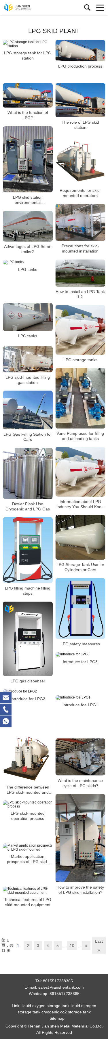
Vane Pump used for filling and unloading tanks (80, 436)
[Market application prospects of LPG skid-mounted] (28, 847)
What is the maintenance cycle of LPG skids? (80, 783)
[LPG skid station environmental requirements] (28, 159)
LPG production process (80, 66)
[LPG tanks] (28, 262)
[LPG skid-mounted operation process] (28, 804)
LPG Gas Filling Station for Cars (27, 437)
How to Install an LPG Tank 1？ (80, 294)
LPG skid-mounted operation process (28, 816)
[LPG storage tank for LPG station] (28, 44)
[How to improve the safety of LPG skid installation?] (80, 838)
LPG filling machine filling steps (27, 591)
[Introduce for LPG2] (28, 691)
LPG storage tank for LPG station (27, 55)
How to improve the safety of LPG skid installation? (80, 890)
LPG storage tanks (80, 359)
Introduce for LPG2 (27, 699)
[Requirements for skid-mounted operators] (80, 160)
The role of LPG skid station (80, 125)
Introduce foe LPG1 (80, 705)
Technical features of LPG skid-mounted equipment (27, 902)
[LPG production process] (80, 50)
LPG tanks (27, 269)
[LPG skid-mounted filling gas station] (28, 359)
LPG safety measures (80, 644)
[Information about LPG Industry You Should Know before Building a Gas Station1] (80, 472)
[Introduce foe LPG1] (80, 697)
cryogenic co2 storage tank (66, 1012)
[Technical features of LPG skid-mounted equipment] (28, 891)
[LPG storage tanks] (80, 330)
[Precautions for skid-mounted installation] (80, 222)
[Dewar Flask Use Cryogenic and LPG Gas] (28, 473)
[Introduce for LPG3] (80, 654)
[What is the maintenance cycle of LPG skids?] (80, 757)
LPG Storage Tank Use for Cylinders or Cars (80, 567)
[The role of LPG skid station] (80, 100)
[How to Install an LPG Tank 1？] (80, 273)
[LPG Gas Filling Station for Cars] (28, 410)
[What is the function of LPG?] (28, 95)
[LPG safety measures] (80, 608)
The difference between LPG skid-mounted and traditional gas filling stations (27, 789)
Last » (99, 945)
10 (72, 945)
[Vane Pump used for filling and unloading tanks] (80, 398)
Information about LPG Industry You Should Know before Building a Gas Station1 (80, 504)
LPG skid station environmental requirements (28, 200)
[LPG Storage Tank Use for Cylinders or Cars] (80, 537)
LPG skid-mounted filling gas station (27, 379)
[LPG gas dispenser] (28, 639)
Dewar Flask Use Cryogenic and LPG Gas (27, 506)
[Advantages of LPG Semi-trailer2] (28, 226)
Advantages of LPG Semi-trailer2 (27, 249)
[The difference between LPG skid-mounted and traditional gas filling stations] (28, 757)
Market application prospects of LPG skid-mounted (27, 859)
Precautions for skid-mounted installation (80, 248)
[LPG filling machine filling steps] (28, 550)
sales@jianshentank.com (61, 987)
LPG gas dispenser (27, 681)
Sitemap (57, 1018)
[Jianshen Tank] (30, 7)
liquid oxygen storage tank (45, 1005)
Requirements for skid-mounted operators (80, 193)
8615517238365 (58, 981)
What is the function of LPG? (27, 115)
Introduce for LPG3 (80, 661)
